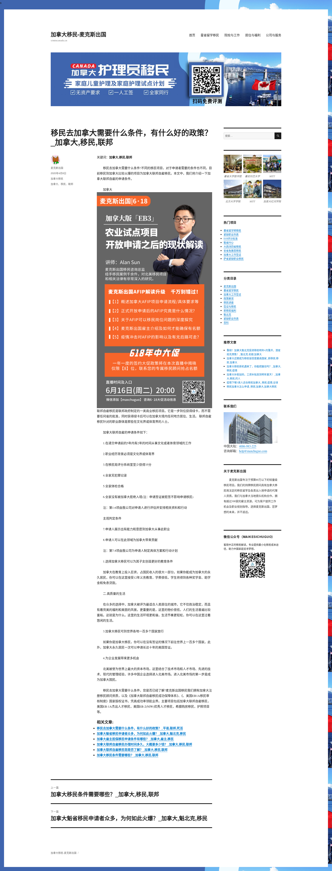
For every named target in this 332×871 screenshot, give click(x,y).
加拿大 (54, 184)
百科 (226, 322)
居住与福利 (253, 35)
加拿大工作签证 (232, 254)
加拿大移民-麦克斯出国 (78, 34)
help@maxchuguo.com (253, 451)
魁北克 (227, 314)
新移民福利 (230, 310)
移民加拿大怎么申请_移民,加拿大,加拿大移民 (252, 386)
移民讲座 (229, 302)
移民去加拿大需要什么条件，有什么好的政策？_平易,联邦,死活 (140, 728)
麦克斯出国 (57, 168)
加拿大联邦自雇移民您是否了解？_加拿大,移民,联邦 (132, 749)
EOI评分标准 (231, 238)
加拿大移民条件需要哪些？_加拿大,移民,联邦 (127, 755)
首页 (192, 35)
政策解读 (229, 298)
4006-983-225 (247, 446)
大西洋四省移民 (232, 246)
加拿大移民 (57, 178)
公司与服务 (273, 35)
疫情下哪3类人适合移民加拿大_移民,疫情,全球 (252, 382)
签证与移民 (230, 306)
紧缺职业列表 (231, 234)
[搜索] (278, 135)
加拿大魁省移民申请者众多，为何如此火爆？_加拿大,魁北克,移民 (141, 733)
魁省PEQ (228, 242)
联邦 (70, 184)
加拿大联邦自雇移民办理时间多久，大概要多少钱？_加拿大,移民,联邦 (144, 744)
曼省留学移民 (210, 35)
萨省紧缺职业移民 (234, 258)
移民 (63, 184)
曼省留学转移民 (232, 230)
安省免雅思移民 (232, 250)
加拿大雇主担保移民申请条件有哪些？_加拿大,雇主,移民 (135, 739)
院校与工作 (232, 35)
